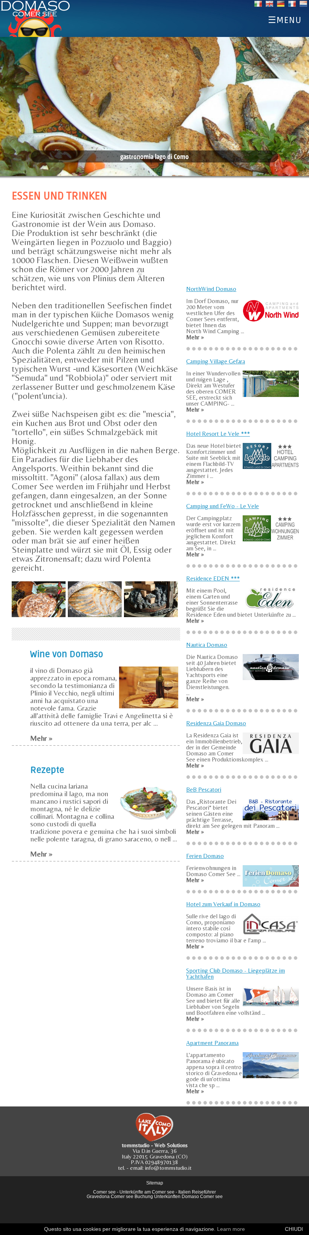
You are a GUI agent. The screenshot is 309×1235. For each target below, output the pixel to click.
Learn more (231, 1229)
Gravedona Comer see (110, 1196)
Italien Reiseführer (197, 1192)
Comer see (104, 1192)
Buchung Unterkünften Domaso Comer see (179, 1196)
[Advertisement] (242, 233)
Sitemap (154, 1183)
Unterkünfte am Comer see (146, 1192)
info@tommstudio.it (168, 1168)
